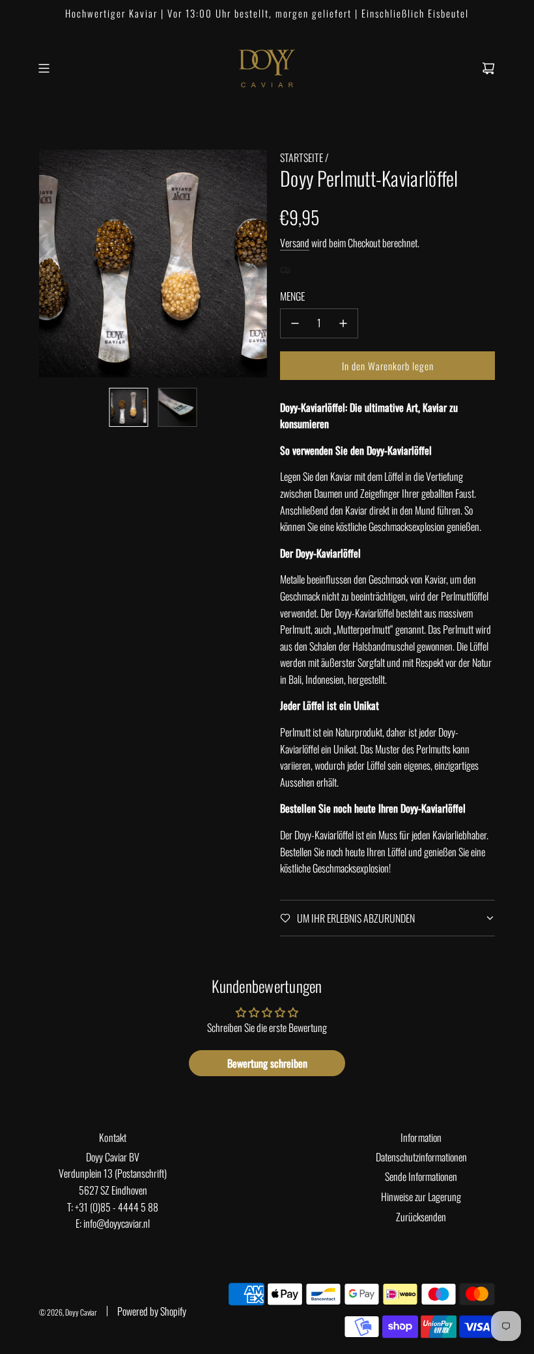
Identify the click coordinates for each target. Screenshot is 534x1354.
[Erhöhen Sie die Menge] (343, 323)
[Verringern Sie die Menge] (295, 323)
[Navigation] (43, 68)
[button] (49, 263)
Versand (294, 242)
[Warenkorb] (488, 68)
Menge (292, 296)
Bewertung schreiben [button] (267, 1063)
